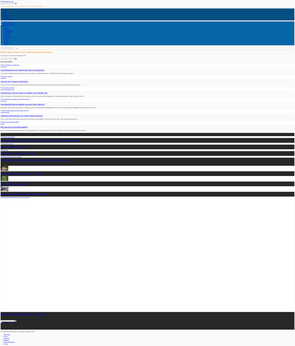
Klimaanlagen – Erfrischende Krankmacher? (18, 153)
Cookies (5, 14)
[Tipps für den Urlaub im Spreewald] (6, 76)
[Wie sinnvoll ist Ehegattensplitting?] (10, 122)
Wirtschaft (7, 33)
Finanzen (6, 42)
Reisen (6, 38)
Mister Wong (7, 334)
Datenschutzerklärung (8, 19)
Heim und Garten (9, 31)
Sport (5, 27)
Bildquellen (6, 17)
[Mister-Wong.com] (7, 1)
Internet (6, 35)
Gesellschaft (8, 37)
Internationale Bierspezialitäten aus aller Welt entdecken (23, 104)
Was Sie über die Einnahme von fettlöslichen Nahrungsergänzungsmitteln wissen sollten (35, 160)
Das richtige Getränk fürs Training (14, 147)
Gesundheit (7, 29)
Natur (5, 44)
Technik (6, 40)
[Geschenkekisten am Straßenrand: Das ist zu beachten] (10, 65)
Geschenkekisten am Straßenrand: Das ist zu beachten (22, 70)
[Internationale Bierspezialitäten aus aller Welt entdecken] (15, 99)
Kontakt (5, 12)
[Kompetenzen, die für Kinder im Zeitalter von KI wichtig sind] (7, 88)
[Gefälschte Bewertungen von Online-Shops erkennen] (15, 110)
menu (41, 6)
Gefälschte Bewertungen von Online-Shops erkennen (22, 116)
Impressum (6, 15)
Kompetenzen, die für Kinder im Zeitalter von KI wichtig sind (24, 93)
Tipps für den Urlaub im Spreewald (14, 81)
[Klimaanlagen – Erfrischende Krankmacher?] (4, 150)
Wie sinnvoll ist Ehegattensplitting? (14, 127)
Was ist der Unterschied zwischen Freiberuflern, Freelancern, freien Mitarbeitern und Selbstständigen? (41, 140)
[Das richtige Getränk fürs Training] (7, 143)
